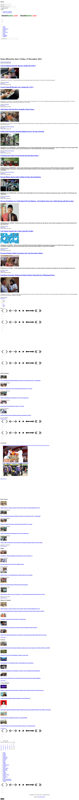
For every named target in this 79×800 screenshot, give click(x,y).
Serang (6, 226)
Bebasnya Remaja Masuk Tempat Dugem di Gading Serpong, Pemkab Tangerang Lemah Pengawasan (22, 690)
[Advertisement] (37, 48)
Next (4, 305)
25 (3, 749)
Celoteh (4, 772)
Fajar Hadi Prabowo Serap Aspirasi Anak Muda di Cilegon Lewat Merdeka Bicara (17, 725)
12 (5, 746)
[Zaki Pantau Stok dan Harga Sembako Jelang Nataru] (9, 121)
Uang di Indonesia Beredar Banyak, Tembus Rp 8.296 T (18, 65)
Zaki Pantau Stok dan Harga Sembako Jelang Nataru (17, 109)
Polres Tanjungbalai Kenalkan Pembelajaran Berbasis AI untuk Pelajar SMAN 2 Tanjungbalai (20, 380)
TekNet (6, 270)
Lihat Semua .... (3, 637)
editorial (4, 773)
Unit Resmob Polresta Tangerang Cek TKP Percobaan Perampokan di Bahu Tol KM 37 (18, 627)
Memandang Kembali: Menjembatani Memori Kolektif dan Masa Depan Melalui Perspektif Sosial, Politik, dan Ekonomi (25, 709)
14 (9, 746)
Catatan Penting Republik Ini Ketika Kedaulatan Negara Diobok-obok (15, 698)
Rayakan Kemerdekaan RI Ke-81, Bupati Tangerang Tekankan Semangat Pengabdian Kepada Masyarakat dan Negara (26, 445)
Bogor (4, 761)
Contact (4, 781)
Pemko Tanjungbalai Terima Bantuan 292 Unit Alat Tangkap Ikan (14, 397)
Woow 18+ (5, 770)
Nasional (7, 82)
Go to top (2, 798)
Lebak (4, 755)
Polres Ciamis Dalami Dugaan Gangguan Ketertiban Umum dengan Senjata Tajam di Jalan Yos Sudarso (22, 611)
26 (5, 749)
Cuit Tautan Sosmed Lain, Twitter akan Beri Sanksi (16, 231)
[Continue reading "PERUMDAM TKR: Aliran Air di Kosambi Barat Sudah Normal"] (15, 475)
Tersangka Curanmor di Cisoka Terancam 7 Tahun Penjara (13, 619)
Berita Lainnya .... (4, 418)
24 (1, 749)
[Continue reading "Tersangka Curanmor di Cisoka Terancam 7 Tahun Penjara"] (3, 616)
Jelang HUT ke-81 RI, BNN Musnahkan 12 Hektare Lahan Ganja (14, 655)
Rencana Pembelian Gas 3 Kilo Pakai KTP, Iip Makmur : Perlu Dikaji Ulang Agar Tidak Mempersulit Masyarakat (37, 201)
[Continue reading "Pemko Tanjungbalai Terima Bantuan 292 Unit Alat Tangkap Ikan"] (3, 395)
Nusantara (5, 765)
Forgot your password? (7, 12)
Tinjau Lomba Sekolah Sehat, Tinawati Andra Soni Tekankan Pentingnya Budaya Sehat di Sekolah (21, 542)
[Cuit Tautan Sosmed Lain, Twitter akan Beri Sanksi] (9, 243)
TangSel (4, 759)
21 (9, 747)
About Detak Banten (7, 779)
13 (7, 746)
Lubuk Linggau (6, 764)
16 (14, 746)
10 (1, 746)
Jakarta (4, 763)
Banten (4, 762)
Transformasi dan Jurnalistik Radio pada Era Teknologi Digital (13, 717)
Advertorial (5, 776)
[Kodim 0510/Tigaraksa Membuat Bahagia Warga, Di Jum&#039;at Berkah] (9, 145)
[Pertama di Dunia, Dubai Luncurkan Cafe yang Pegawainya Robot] (9, 266)
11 (3, 746)
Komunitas (5, 769)
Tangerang (5, 758)
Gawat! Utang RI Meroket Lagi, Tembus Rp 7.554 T (16, 87)
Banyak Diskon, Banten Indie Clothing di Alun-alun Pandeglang (20, 177)
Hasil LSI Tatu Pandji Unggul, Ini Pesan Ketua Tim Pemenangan (14, 584)
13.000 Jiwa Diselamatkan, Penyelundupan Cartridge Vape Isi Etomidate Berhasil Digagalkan (20, 670)
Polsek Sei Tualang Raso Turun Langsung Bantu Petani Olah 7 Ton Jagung (16, 388)
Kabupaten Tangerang (9, 126)
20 (7, 747)
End (4, 306)
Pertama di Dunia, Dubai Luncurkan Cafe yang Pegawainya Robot (21, 253)
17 (1, 747)
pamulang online (42, 796)
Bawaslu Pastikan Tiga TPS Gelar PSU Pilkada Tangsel (12, 564)
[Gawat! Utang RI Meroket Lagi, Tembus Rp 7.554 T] (9, 99)
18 (3, 747)
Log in (2, 9)
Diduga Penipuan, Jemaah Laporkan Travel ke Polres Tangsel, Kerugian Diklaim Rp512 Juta (20, 507)
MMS (4, 771)
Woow (6, 248)
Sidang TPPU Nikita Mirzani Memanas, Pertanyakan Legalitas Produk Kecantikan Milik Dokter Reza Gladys (23, 634)
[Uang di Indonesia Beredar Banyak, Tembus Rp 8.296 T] (9, 78)
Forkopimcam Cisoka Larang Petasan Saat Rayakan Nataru (19, 155)
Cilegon (4, 754)
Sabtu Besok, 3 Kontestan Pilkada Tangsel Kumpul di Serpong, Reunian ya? (16, 555)
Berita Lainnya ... (3, 478)
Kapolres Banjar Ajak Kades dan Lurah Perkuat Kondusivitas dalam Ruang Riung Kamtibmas (20, 678)
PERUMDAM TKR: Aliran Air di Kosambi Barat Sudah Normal (15, 463)
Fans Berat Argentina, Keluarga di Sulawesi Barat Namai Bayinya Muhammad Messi (27, 275)
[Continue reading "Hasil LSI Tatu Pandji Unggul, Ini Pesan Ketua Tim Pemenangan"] (3, 582)
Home (4, 752)
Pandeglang (7, 196)
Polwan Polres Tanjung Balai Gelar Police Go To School (12, 406)
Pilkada (4, 775)
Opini (4, 766)
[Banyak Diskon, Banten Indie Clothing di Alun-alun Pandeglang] (9, 190)
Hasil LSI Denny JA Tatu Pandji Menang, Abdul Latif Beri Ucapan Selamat (16, 575)
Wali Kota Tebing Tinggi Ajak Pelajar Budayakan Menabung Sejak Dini (15, 415)
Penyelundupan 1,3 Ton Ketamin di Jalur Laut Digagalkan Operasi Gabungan (16, 662)
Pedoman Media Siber (7, 780)
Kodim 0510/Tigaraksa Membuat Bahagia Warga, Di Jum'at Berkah (22, 131)
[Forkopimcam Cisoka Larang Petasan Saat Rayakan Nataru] (9, 165)
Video (4, 778)
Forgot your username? (7, 11)
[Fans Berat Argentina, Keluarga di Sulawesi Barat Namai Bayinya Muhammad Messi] (9, 292)
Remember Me (5, 8)
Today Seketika (6, 774)
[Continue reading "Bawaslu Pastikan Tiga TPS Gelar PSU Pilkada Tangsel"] (3, 561)
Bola (6, 297)
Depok (4, 760)
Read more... (2, 83)
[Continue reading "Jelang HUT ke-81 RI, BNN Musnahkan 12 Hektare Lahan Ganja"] (3, 652)
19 (5, 747)
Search (2, 38)
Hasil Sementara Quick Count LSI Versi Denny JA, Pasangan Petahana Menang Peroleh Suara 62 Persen (22, 594)
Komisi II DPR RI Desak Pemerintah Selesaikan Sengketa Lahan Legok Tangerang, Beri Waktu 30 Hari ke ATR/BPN (25, 647)
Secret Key (2, 6)
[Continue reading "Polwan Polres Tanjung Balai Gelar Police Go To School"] (3, 403)
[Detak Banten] (19, 17)
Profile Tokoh (5, 768)
